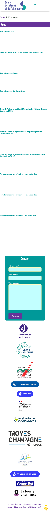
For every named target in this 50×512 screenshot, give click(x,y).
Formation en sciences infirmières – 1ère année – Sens (18, 215)
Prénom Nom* (13, 266)
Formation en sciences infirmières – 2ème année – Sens (18, 174)
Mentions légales (14, 504)
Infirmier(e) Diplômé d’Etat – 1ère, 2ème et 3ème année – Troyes (21, 52)
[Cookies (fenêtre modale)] (46, 508)
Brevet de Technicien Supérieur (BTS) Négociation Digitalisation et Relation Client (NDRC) (22, 155)
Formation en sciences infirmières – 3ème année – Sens (18, 195)
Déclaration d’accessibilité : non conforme (29, 507)
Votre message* (14, 283)
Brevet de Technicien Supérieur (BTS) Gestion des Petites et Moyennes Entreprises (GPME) (23, 110)
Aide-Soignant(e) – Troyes (9, 73)
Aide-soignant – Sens (7, 31)
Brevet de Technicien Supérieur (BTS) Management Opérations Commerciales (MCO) (21, 132)
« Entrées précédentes (8, 237)
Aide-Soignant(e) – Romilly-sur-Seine (12, 91)
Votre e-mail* (13, 274)
